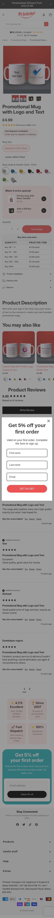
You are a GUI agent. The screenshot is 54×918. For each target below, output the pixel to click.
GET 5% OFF (27, 488)
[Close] (48, 421)
